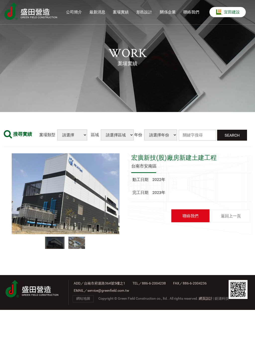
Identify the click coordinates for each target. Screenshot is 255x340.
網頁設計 (206, 298)
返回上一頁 (231, 216)
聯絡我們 (190, 216)
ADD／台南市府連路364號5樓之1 (99, 283)
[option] (66, 193)
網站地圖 (83, 298)
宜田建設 (232, 12)
